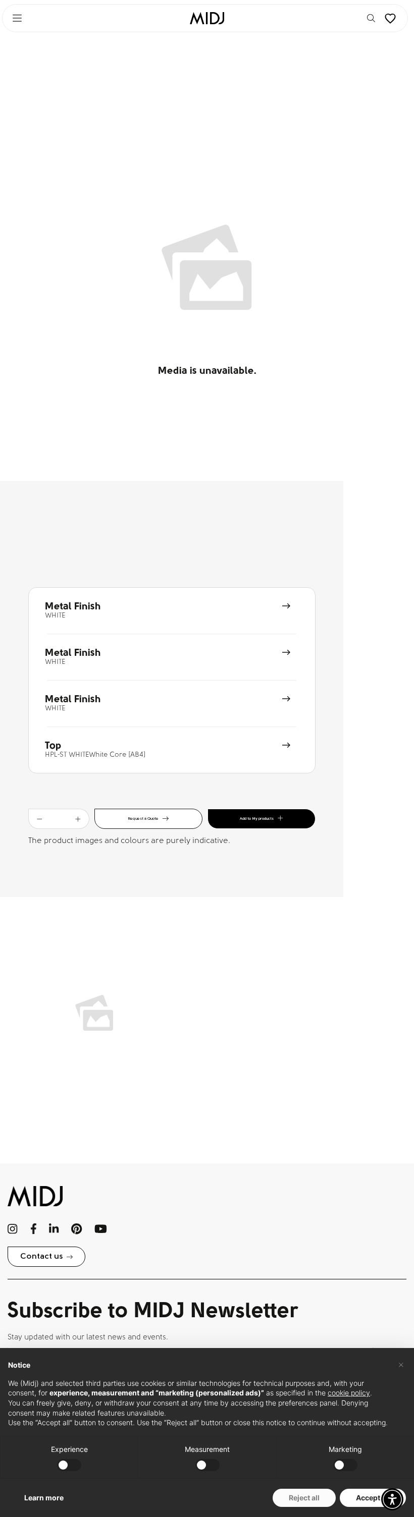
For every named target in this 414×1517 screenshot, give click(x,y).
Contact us (41, 1257)
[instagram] (13, 1228)
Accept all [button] (373, 1497)
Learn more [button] (44, 1497)
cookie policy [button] (349, 1392)
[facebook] (33, 1228)
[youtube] (100, 1228)
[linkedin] (54, 1228)
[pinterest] (76, 1228)
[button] (392, 1499)
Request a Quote (143, 819)
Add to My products (257, 819)
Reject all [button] (304, 1497)
